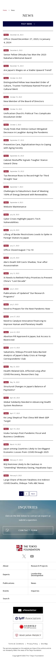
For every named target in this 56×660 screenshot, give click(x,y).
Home (5, 10)
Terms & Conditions (16, 644)
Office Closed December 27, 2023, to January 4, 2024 (28, 38)
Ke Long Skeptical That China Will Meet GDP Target (28, 417)
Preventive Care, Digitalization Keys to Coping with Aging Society (28, 144)
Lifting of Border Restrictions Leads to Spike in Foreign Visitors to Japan (28, 234)
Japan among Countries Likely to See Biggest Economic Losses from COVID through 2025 (28, 448)
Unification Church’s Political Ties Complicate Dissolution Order (28, 113)
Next (33, 494)
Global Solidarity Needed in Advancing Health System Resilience (28, 401)
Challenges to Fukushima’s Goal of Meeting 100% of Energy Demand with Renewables (28, 190)
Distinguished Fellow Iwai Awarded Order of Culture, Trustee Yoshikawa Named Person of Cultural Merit (28, 83)
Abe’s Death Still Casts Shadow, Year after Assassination (28, 261)
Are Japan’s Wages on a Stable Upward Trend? (28, 68)
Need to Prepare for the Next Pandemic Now (28, 307)
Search (6, 598)
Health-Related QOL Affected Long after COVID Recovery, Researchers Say (28, 370)
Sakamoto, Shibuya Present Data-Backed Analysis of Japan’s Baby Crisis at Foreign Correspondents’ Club (28, 353)
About (5, 566)
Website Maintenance (28, 205)
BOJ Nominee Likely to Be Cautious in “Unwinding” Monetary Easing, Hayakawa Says (28, 464)
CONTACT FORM (28, 530)
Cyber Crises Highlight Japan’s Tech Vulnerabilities (28, 218)
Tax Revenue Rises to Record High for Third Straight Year (28, 175)
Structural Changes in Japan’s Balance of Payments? (28, 386)
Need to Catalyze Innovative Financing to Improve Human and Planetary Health (28, 320)
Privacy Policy (32, 644)
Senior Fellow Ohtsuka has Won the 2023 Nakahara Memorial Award (28, 54)
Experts (6, 574)
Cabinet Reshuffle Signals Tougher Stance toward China (28, 159)
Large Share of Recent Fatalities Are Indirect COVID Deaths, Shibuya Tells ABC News (28, 479)
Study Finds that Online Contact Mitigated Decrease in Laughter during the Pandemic (28, 128)
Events (6, 591)
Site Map (44, 644)
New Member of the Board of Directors (28, 99)
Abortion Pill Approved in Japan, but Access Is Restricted (28, 336)
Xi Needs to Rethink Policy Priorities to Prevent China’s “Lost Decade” (28, 277)
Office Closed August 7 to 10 (28, 248)
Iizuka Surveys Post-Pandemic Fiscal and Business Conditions (28, 432)
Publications (8, 583)
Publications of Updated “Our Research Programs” (28, 292)
